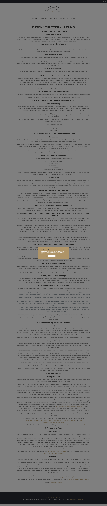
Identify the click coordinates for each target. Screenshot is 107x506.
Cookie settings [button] (44, 255)
